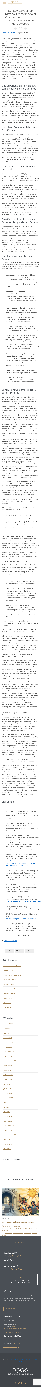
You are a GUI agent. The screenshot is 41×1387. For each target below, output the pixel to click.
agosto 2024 (8, 1070)
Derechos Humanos (10, 993)
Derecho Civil (8, 970)
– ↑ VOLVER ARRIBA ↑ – (20, 1243)
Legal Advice (8, 998)
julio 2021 (6, 1102)
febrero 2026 (8, 1042)
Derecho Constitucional (12, 975)
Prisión (34, 1233)
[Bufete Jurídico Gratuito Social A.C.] (15, 3)
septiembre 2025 (9, 1061)
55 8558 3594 (13, 1269)
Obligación (27, 1233)
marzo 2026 (7, 1038)
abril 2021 (6, 1112)
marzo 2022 (7, 1093)
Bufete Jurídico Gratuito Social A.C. (20, 1359)
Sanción (4, 1235)
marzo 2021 (7, 1116)
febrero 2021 (8, 1121)
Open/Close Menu (4, 3)
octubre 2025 (8, 1056)
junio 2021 (6, 1107)
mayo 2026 (7, 1028)
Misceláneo (7, 1007)
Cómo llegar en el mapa (11, 1332)
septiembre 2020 (9, 1135)
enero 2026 (7, 1047)
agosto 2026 (8, 1024)
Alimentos (8, 1233)
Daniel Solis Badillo (9, 33)
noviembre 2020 (9, 1126)
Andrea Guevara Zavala (11, 1226)
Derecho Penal (9, 989)
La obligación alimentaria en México (18, 1222)
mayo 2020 (7, 1144)
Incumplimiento (18, 1233)
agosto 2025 (7, 1065)
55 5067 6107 (12, 1256)
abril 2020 (7, 1149)
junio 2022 (7, 1089)
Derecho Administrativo (12, 966)
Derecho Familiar (10, 941)
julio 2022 (6, 1084)
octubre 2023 (8, 1075)
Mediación (7, 1003)
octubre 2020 (8, 1130)
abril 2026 (6, 1033)
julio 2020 (6, 1139)
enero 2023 (7, 1079)
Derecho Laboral (9, 984)
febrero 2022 (8, 1098)
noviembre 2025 (9, 1052)
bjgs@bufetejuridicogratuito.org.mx (15, 1328)
